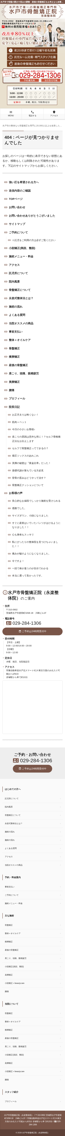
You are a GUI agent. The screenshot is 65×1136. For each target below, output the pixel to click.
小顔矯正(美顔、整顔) (22, 248)
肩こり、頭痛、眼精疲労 (24, 373)
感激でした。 (19, 508)
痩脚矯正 (14, 356)
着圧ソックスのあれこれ (25, 455)
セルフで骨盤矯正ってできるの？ (30, 448)
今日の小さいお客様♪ (23, 429)
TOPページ (16, 198)
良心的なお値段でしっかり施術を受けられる (36, 501)
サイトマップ (17, 223)
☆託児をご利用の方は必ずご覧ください (34, 240)
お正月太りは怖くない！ (25, 414)
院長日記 (14, 406)
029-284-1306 (23, 623)
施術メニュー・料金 (21, 256)
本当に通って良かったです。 (28, 575)
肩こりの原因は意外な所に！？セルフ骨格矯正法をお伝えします (36, 438)
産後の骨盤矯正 (18, 365)
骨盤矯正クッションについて (28, 485)
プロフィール (17, 398)
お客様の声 (16, 493)
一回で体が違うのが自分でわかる (30, 568)
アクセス (54, 113)
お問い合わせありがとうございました (32, 215)
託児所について (18, 273)
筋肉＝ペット (19, 422)
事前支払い (16, 331)
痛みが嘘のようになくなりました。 (31, 553)
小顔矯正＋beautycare (15, 983)
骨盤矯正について (20, 289)
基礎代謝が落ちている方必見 (28, 470)
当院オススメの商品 (21, 323)
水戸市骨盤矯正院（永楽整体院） (35, 1133)
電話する (32, 113)
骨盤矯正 (14, 348)
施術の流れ (16, 306)
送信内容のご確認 (20, 190)
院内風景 (14, 281)
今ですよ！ (18, 561)
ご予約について (18, 232)
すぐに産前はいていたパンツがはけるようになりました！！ (36, 525)
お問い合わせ (17, 207)
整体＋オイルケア (20, 339)
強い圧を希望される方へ (24, 182)
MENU (11, 113)
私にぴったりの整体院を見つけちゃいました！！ (35, 544)
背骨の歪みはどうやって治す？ (29, 478)
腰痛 (11, 390)
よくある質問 (17, 314)
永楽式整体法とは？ (21, 298)
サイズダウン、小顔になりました (30, 515)
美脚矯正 (14, 381)
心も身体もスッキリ (23, 534)
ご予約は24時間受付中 (32, 631)
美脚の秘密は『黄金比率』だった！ (31, 463)
